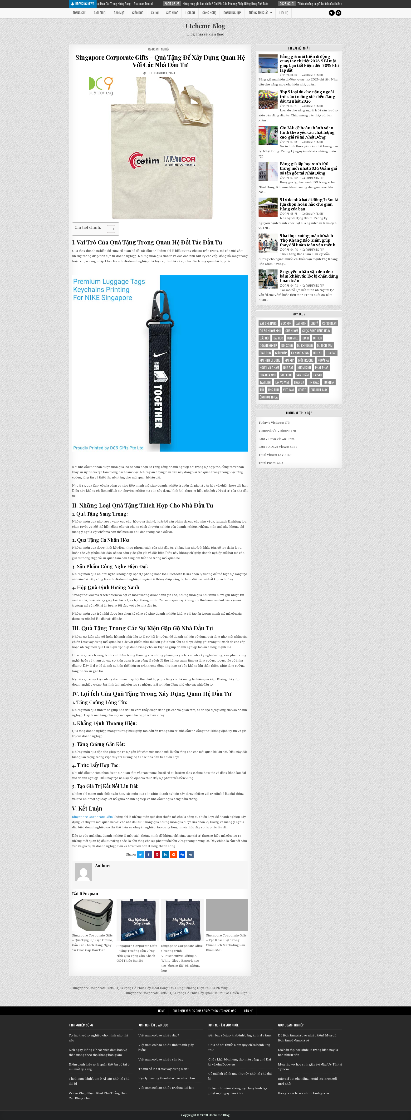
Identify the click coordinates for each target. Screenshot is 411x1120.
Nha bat (288, 367)
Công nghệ (209, 12)
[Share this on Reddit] (173, 854)
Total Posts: (268, 463)
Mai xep (289, 360)
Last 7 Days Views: (273, 439)
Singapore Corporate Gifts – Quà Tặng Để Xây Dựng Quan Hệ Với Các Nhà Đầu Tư (160, 61)
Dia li (306, 338)
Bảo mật (119, 12)
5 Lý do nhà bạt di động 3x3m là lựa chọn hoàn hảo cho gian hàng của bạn (309, 204)
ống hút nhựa (269, 397)
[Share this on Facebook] (148, 854)
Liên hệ (283, 12)
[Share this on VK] (190, 854)
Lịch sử (190, 12)
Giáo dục (137, 12)
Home (161, 1011)
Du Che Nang (305, 345)
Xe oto (302, 389)
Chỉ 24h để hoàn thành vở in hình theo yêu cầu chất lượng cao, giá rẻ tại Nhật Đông (307, 132)
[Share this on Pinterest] (157, 854)
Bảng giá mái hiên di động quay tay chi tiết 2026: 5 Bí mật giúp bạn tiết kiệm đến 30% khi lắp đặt (309, 63)
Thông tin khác (259, 12)
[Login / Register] (332, 13)
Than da (299, 382)
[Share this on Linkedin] (165, 854)
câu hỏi (264, 338)
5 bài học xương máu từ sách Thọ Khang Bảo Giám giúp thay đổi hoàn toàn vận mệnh (308, 240)
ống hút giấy (319, 389)
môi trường (305, 360)
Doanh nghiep (268, 345)
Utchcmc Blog (205, 26)
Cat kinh (301, 323)
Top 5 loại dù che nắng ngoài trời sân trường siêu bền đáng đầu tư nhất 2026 (307, 96)
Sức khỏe (172, 12)
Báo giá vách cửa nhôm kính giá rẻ (303, 1093)
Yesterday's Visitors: (275, 431)
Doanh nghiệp (232, 12)
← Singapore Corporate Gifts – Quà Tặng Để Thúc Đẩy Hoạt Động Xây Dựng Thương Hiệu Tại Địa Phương (148, 988)
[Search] (338, 13)
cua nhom (291, 330)
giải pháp (281, 352)
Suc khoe (286, 375)
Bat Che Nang (268, 323)
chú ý (314, 323)
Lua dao (331, 352)
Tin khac (313, 382)
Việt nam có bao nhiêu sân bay (160, 1059)
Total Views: (268, 455)
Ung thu (273, 389)
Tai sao (317, 375)
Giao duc (265, 352)
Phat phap (321, 367)
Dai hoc (278, 338)
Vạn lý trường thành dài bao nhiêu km (166, 1078)
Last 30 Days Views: (274, 446)
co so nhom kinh (270, 330)
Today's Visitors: (271, 422)
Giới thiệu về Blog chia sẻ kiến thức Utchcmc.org (204, 1011)
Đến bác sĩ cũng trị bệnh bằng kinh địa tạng (240, 1035)
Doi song (287, 345)
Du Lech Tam (325, 345)
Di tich (317, 338)
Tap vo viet (282, 382)
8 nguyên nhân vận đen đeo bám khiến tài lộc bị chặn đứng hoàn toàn (309, 276)
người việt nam (269, 367)
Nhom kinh (304, 367)
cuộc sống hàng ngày (316, 330)
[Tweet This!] (140, 854)
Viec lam (288, 389)
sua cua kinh (268, 375)
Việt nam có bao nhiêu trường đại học (166, 1088)
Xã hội (155, 12)
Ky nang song (300, 352)
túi (262, 389)
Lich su (317, 352)
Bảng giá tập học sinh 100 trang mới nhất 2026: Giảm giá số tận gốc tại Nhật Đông (308, 168)
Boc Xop (286, 323)
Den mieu (292, 338)
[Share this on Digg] (182, 854)
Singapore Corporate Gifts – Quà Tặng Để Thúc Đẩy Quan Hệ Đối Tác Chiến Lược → (188, 993)
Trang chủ (79, 12)
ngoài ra (323, 360)
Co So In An (329, 323)
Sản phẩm (302, 375)
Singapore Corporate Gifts (92, 817)
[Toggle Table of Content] (108, 229)
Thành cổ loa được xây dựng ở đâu (163, 1069)
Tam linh (265, 382)
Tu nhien (328, 382)
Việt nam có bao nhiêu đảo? (158, 1035)
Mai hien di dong (270, 360)
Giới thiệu (100, 12)
